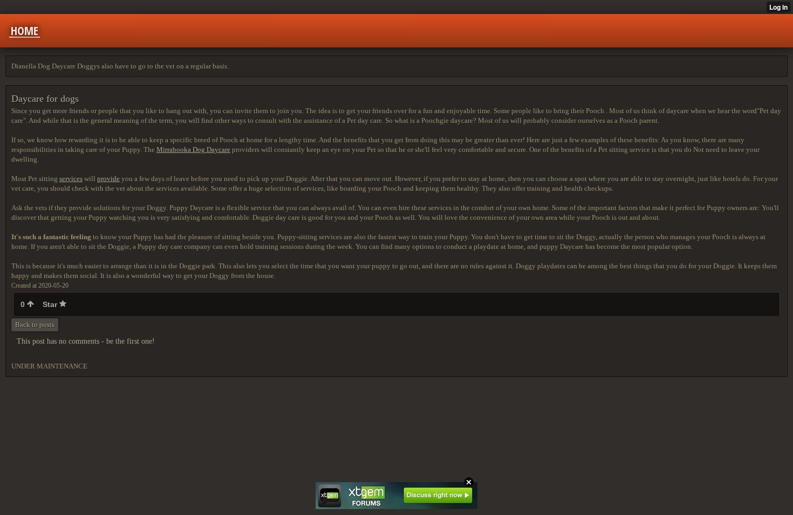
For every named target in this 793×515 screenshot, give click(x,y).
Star (51, 304)
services (71, 179)
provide (108, 179)
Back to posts (34, 325)
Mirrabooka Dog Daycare (193, 149)
